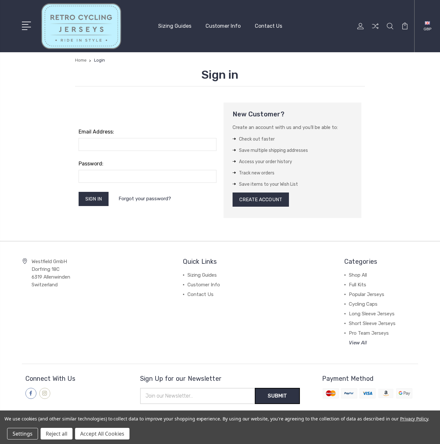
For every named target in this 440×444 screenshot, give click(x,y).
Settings (23, 433)
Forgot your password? (145, 199)
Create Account (260, 199)
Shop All (358, 275)
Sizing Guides (174, 26)
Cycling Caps (363, 304)
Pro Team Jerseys (369, 333)
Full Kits (357, 285)
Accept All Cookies (102, 433)
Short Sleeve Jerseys (372, 323)
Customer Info (223, 26)
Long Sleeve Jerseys (372, 314)
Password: (91, 164)
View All (358, 343)
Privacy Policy (414, 419)
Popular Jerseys (366, 294)
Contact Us (268, 26)
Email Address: (96, 132)
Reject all (56, 433)
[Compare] (375, 30)
